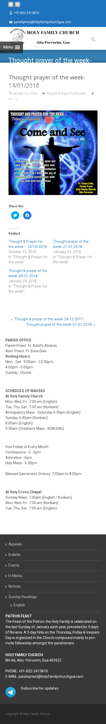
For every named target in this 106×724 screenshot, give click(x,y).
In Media (15, 576)
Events (14, 565)
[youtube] (17, 6)
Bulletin (14, 555)
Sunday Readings (22, 597)
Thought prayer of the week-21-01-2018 (61, 324)
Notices (14, 586)
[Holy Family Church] (40, 37)
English (19, 605)
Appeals (15, 544)
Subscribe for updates (40, 688)
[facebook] (10, 6)
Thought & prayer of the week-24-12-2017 (46, 319)
